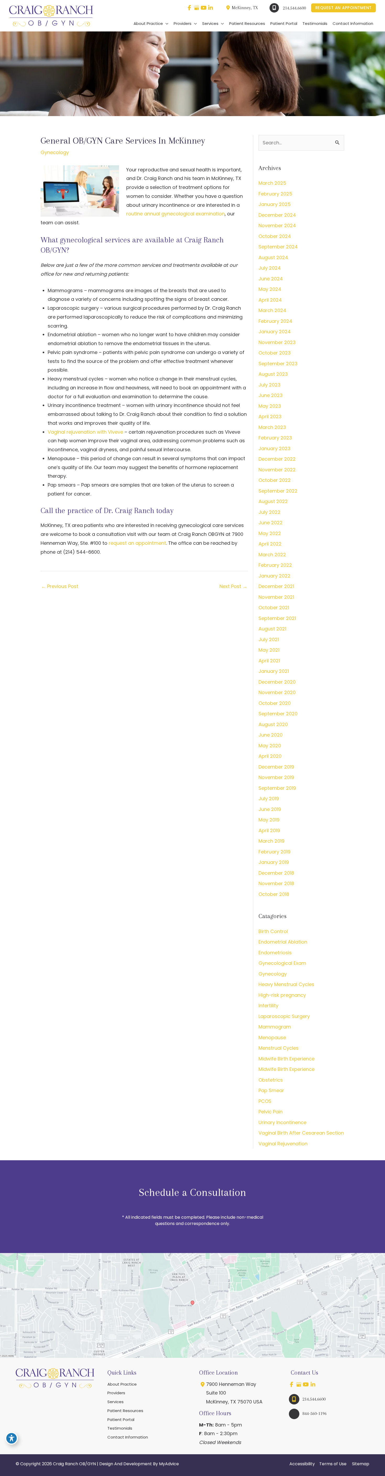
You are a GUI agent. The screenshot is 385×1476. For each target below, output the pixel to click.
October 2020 (274, 703)
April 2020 (270, 756)
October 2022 (274, 480)
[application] (165, 23)
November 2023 (277, 342)
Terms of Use (333, 1464)
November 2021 (276, 597)
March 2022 (272, 554)
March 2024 (272, 310)
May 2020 (269, 745)
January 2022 (274, 576)
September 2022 (278, 491)
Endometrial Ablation (282, 942)
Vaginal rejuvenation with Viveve (85, 432)
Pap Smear (271, 1090)
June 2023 (270, 395)
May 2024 (269, 289)
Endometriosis (275, 952)
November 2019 (276, 777)
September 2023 (278, 363)
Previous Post (59, 586)
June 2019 (269, 809)
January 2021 (273, 671)
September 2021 (277, 618)
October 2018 (273, 894)
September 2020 (278, 713)
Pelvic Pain (270, 1111)
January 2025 (274, 204)
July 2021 (268, 639)
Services (115, 1401)
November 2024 (277, 225)
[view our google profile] (196, 8)
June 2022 (270, 522)
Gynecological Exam (282, 963)
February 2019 (274, 851)
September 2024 (278, 246)
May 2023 (269, 406)
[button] (343, 8)
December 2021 (276, 586)
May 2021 (268, 650)
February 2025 (275, 193)
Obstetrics (270, 1080)
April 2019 (269, 830)
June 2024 (270, 278)
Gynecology (55, 152)
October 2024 (274, 236)
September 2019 (277, 788)
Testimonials (119, 1428)
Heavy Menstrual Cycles (286, 984)
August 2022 (273, 501)
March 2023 (272, 427)
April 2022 (270, 544)
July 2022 (269, 512)
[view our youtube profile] (203, 8)
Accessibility (302, 1464)
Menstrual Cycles (278, 1048)
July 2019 (268, 798)
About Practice (122, 1384)
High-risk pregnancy (282, 995)
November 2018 (276, 883)
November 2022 (277, 469)
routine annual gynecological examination (175, 213)
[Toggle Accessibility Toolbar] (11, 1438)
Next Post (233, 586)
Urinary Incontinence (282, 1122)
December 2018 (276, 873)
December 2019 (276, 767)
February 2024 (275, 321)
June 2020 (270, 735)
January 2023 (274, 448)
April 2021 (269, 660)
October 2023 (274, 353)
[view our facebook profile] (189, 8)
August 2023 (273, 374)
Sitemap (360, 1464)
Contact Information (127, 1437)
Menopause (272, 1037)
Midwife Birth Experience (286, 1058)
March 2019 (271, 841)
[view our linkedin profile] (210, 8)
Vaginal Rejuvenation (282, 1143)
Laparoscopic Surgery (284, 1016)
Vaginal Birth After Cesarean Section (301, 1133)
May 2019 (268, 819)
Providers (116, 1393)
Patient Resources (125, 1410)
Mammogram (274, 1026)
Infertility (268, 1005)
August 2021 (272, 628)
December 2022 (277, 459)
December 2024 (277, 215)
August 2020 (273, 724)
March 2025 (272, 183)
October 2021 (273, 607)
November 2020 (277, 692)
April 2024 (270, 300)
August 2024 (273, 257)
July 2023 (269, 385)
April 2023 (270, 416)
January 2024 (274, 331)
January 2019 (273, 862)
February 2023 (275, 437)
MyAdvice (169, 1464)
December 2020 (277, 682)
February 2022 (275, 565)
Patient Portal (120, 1419)
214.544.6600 (294, 7)
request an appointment (137, 543)
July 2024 (269, 268)
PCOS (264, 1101)
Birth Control (273, 931)
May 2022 (269, 533)
